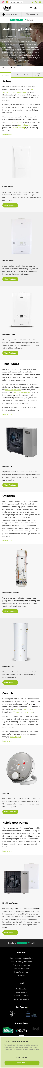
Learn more (7, 135)
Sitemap (21, 975)
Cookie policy (21, 989)
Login (40, 2)
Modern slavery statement (21, 962)
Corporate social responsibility (21, 958)
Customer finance (21, 999)
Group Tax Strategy (21, 972)
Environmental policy (21, 965)
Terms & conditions (21, 996)
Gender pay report (21, 969)
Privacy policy (21, 992)
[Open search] (32, 2)
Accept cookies (22, 1063)
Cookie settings (22, 1057)
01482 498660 (37, 2)
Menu (37, 8)
